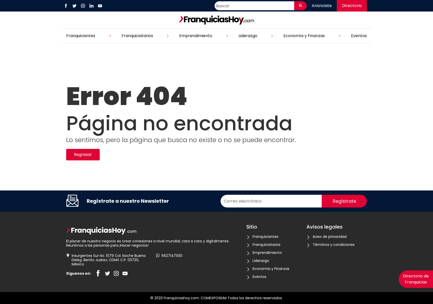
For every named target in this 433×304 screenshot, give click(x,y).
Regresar (83, 154)
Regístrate (344, 201)
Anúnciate (322, 6)
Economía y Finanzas (304, 36)
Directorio (352, 6)
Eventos (359, 36)
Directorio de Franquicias (416, 279)
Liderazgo (248, 36)
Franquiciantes (80, 36)
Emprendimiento (195, 36)
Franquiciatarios (137, 36)
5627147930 (172, 256)
